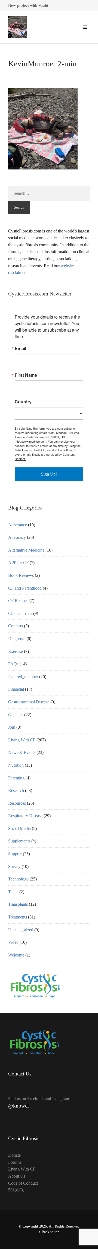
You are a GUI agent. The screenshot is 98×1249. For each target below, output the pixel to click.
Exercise (15, 651)
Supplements (19, 841)
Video (13, 942)
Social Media (19, 828)
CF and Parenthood (25, 588)
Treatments (17, 917)
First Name (26, 375)
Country (23, 401)
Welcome (16, 955)
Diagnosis (16, 638)
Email (20, 348)
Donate (14, 1155)
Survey (14, 866)
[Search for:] (49, 193)
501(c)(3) (16, 1190)
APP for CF (18, 562)
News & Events (21, 752)
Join (11, 727)
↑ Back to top (49, 1232)
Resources (17, 803)
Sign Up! (49, 474)
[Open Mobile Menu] (85, 27)
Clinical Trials (20, 613)
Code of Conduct (23, 1183)
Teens (13, 891)
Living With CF (21, 740)
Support (15, 853)
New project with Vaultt (28, 5)
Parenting (16, 778)
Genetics (15, 714)
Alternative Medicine (26, 550)
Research (16, 790)
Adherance (17, 525)
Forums (14, 1162)
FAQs (13, 664)
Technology (18, 879)
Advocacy (17, 537)
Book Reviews (21, 575)
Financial (16, 689)
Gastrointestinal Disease (28, 702)
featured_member (23, 676)
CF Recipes (18, 600)
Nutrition (16, 765)
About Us (16, 1176)
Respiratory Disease (25, 815)
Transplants (18, 904)
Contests (15, 626)
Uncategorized (20, 929)
